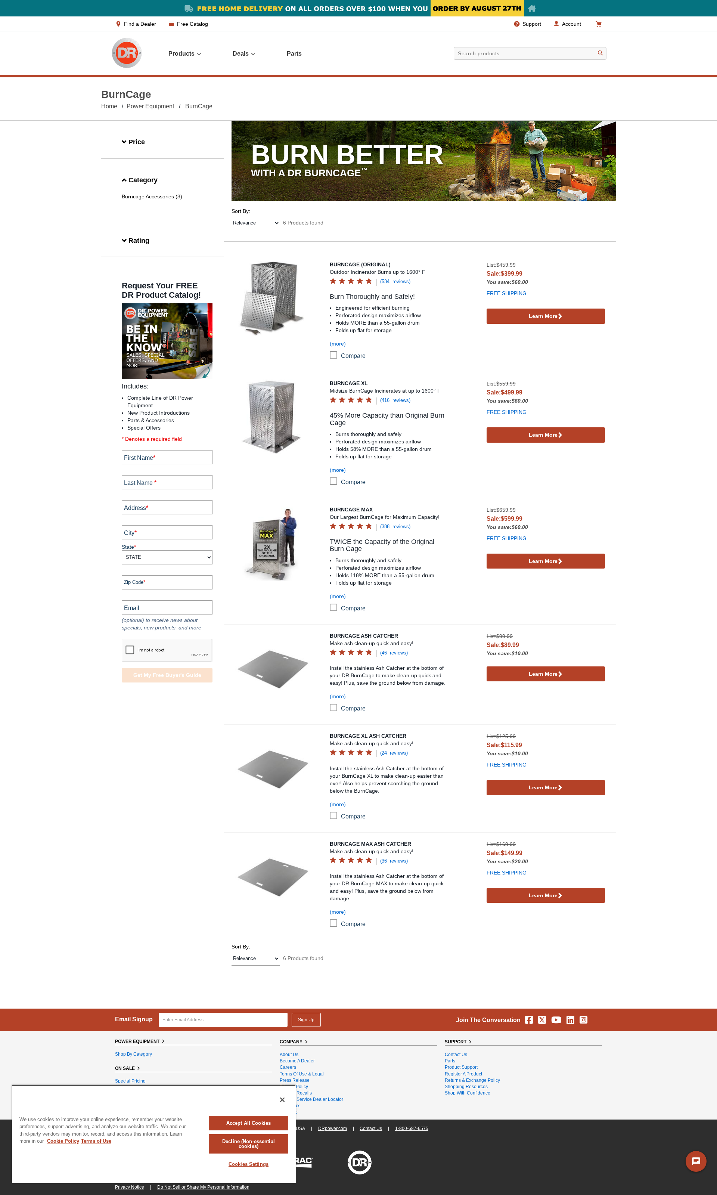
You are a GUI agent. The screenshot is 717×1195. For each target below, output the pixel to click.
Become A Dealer (297, 1061)
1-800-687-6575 (411, 1128)
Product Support (461, 1067)
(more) (338, 344)
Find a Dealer (140, 24)
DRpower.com (332, 1128)
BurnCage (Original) (360, 264)
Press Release (295, 1080)
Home (109, 106)
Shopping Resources (466, 1086)
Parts (450, 1061)
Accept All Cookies (248, 1123)
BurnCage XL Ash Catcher (368, 736)
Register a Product (463, 1074)
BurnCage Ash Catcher (364, 636)
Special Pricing (130, 1081)
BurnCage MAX (351, 510)
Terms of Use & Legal (302, 1074)
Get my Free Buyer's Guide (167, 675)
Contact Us (456, 1054)
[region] (154, 1134)
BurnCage (198, 106)
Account (571, 24)
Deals (241, 53)
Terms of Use (96, 1141)
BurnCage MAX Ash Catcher (370, 844)
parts (294, 53)
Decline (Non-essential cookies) (248, 1144)
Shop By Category (133, 1054)
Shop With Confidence (467, 1093)
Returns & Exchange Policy (472, 1080)
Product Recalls (296, 1093)
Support (531, 24)
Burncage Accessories (148, 196)
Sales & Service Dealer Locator (311, 1099)
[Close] (282, 1100)
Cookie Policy (63, 1141)
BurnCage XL (349, 383)
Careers (288, 1067)
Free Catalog (192, 24)
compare (353, 356)
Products (181, 53)
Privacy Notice (129, 1187)
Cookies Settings (249, 1164)
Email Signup (134, 1019)
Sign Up (306, 1019)
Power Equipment (150, 106)
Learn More (543, 316)
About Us (289, 1054)
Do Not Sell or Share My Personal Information (203, 1187)
